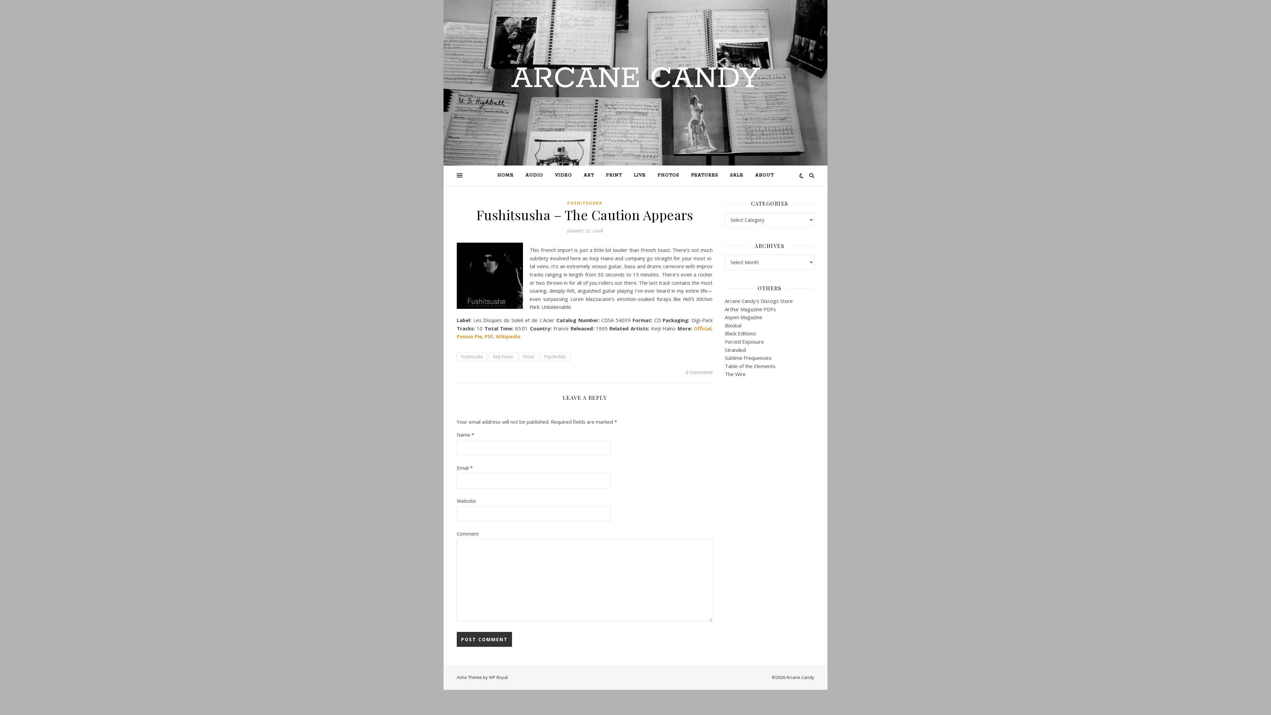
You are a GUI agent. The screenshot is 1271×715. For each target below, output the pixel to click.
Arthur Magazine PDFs (750, 309)
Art (589, 175)
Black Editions (740, 333)
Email (465, 467)
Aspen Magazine (743, 317)
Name (465, 434)
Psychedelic (555, 356)
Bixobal (733, 325)
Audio (534, 175)
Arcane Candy (635, 78)
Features (704, 175)
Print (614, 175)
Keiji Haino (503, 356)
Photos (668, 175)
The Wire (735, 374)
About (764, 175)
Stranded (735, 350)
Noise (528, 356)
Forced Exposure (744, 341)
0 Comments (699, 372)
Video (563, 175)
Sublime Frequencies (748, 358)
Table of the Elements (750, 366)
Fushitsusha (584, 203)
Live (640, 175)
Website (466, 501)
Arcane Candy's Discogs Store (759, 301)
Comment (468, 533)
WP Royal (498, 677)
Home (505, 175)
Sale (736, 175)
